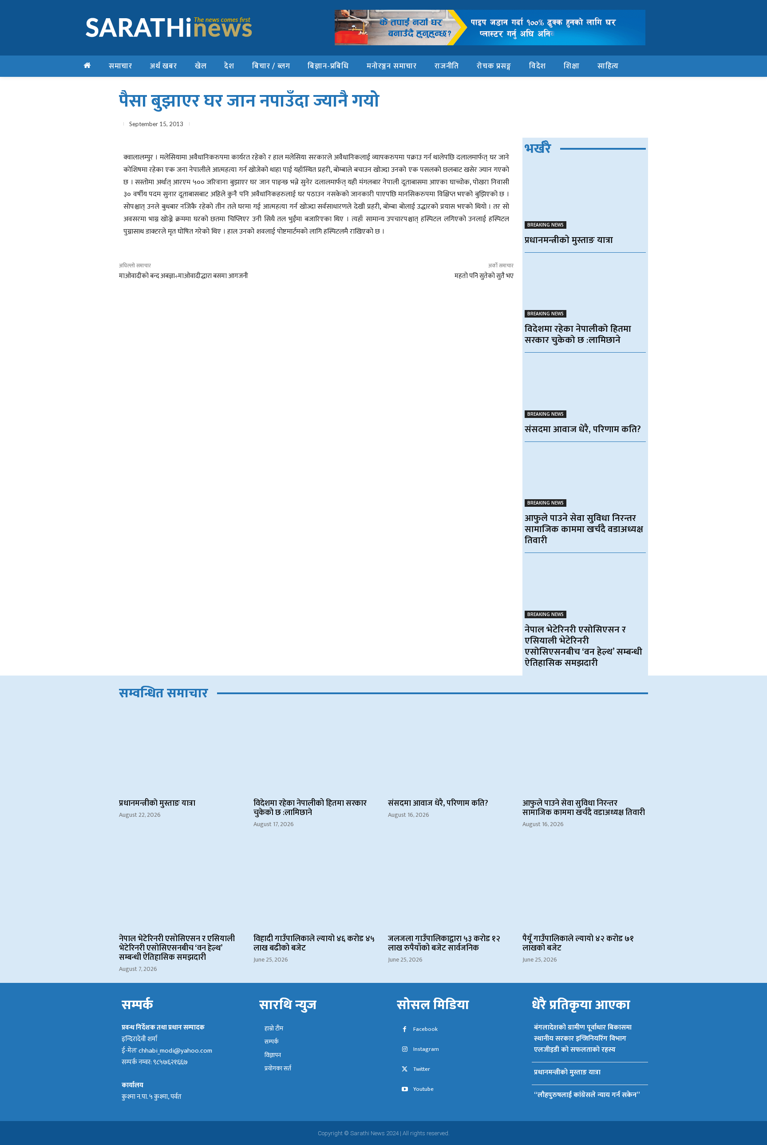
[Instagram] (404, 1050)
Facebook (425, 1029)
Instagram (426, 1049)
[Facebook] (536, 126)
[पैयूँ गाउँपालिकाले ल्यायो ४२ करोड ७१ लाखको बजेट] (585, 886)
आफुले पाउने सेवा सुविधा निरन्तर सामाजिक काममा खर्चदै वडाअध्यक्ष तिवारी (584, 529)
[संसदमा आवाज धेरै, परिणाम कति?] (585, 387)
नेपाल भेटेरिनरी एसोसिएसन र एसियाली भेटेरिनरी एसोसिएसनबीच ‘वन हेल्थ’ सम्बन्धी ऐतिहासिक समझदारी (583, 646)
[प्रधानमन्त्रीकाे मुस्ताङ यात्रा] (585, 198)
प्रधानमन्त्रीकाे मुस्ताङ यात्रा (569, 240)
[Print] (618, 126)
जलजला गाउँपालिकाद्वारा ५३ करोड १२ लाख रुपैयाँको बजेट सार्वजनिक (444, 943)
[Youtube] (404, 1089)
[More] (638, 126)
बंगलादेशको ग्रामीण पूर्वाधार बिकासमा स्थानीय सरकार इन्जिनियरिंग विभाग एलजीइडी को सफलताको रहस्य (583, 1039)
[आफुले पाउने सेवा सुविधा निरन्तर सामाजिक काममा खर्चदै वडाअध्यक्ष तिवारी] (585, 476)
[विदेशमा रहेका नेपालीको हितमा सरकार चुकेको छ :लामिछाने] (585, 287)
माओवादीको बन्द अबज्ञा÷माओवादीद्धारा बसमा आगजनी (183, 276)
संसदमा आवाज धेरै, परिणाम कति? (583, 429)
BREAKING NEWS (545, 225)
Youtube (423, 1089)
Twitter (421, 1069)
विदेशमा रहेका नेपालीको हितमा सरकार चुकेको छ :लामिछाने (578, 334)
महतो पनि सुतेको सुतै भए (484, 276)
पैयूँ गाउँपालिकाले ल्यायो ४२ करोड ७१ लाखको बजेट (578, 943)
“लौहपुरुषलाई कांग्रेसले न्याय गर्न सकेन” (587, 1095)
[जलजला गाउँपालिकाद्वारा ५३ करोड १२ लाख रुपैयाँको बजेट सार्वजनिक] (451, 886)
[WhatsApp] (577, 126)
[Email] (597, 126)
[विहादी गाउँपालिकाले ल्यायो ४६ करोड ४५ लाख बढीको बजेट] (316, 886)
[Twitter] (556, 126)
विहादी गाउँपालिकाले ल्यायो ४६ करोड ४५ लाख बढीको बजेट (314, 943)
